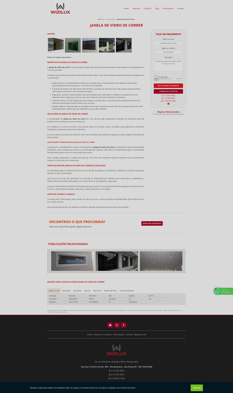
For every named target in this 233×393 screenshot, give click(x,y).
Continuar (196, 388)
